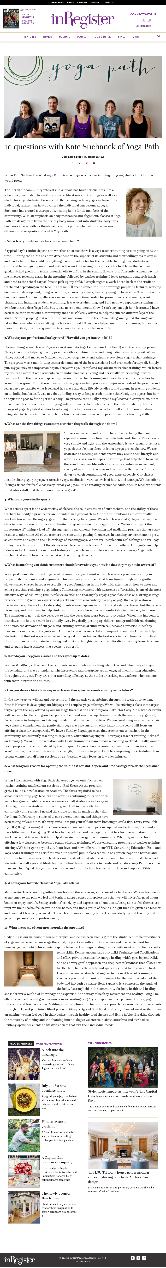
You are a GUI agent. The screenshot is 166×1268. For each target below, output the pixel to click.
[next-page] (15, 1229)
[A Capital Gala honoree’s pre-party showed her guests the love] (24, 1171)
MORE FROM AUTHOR (49, 1043)
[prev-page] (10, 1229)
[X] (79, 163)
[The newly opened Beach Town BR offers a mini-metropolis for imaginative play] (24, 1207)
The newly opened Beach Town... (56, 1195)
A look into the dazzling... (53, 1052)
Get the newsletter (28, 15)
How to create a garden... (53, 1123)
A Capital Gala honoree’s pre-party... (58, 1159)
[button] (159, 36)
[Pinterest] (86, 163)
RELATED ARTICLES (21, 1043)
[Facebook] (138, 20)
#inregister (143, 25)
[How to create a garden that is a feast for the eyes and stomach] (24, 1135)
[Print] (94, 163)
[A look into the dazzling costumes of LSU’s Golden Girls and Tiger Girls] (24, 1064)
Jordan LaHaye (96, 156)
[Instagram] (149, 20)
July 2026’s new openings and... (54, 1088)
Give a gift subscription (28, 22)
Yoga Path (54, 175)
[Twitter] (143, 20)
